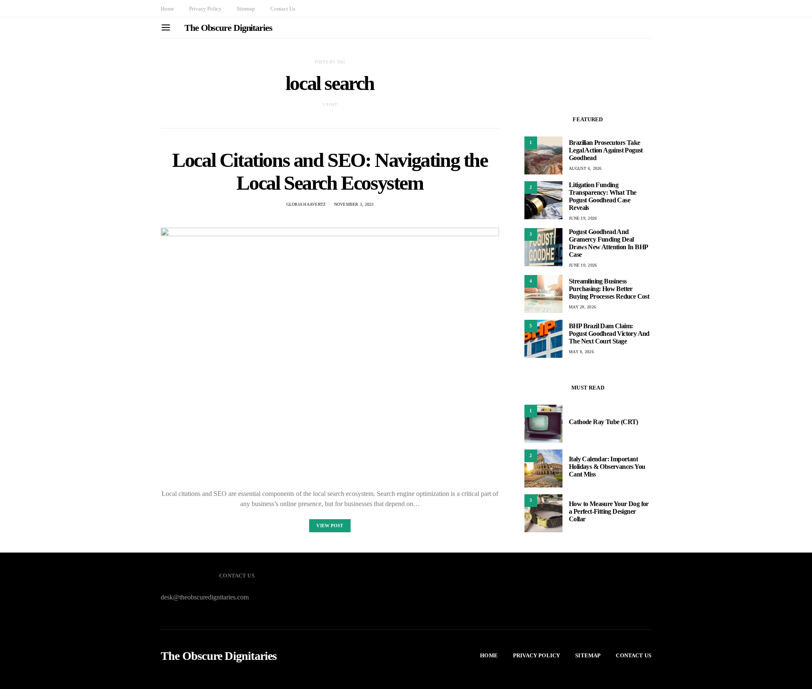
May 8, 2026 (581, 351)
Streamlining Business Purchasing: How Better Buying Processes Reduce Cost (609, 289)
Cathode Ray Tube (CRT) (603, 421)
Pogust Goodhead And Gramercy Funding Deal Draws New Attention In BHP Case (608, 243)
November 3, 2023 (354, 204)
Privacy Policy (205, 8)
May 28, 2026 (582, 307)
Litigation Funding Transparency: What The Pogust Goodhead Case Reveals (602, 196)
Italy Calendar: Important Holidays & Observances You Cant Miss (607, 466)
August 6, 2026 (585, 168)
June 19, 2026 (583, 218)
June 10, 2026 (583, 265)
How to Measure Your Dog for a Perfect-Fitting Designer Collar (609, 511)
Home (167, 8)
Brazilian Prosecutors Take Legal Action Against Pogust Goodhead (606, 150)
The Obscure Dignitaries (228, 27)
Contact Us (282, 8)
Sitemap (246, 8)
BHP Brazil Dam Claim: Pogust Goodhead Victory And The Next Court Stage (609, 333)
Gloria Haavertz (306, 204)
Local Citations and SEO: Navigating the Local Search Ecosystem (329, 171)
